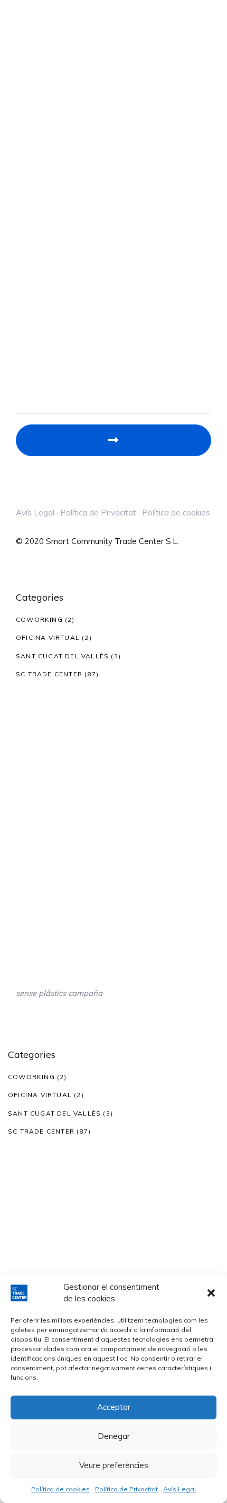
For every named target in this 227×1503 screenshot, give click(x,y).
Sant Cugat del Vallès (62, 656)
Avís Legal (179, 1489)
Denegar (114, 1436)
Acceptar (113, 1407)
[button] (211, 1293)
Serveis (29, 348)
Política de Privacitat (126, 1489)
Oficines (30, 312)
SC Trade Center (49, 674)
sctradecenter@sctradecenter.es (76, 284)
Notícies (30, 360)
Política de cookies (60, 1489)
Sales (26, 324)
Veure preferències (113, 1465)
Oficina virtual (48, 637)
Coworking (39, 619)
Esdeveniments (44, 336)
